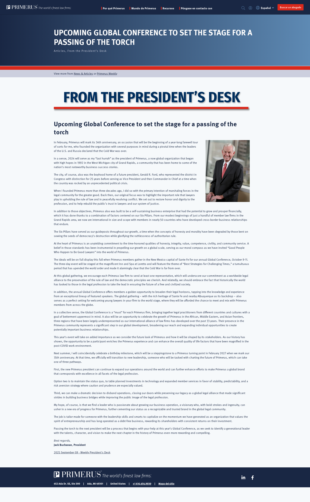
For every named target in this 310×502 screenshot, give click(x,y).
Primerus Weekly (107, 73)
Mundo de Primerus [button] (143, 8)
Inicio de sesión (250, 8)
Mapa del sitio (166, 483)
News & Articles (83, 73)
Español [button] (266, 8)
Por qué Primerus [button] (114, 8)
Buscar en (243, 8)
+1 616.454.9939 (142, 483)
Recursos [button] (168, 8)
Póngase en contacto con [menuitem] (196, 8)
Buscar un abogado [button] (290, 7)
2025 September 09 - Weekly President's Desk (82, 452)
